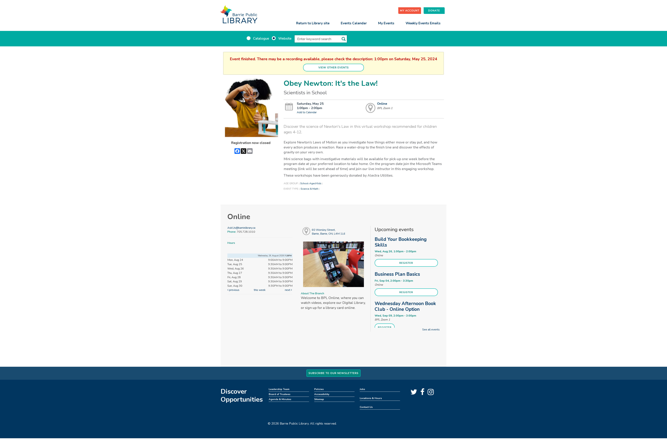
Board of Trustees (279, 394)
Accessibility (321, 394)
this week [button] (260, 290)
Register (406, 263)
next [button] (288, 290)
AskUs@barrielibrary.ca (241, 228)
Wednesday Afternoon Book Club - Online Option (405, 306)
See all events (431, 329)
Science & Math (309, 188)
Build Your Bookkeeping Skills (401, 242)
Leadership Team (279, 389)
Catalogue (261, 38)
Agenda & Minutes (280, 399)
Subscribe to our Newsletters (333, 373)
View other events (333, 67)
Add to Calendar (307, 112)
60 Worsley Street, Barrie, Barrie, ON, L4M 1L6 (328, 232)
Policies (319, 389)
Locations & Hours (371, 398)
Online (382, 103)
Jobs (362, 389)
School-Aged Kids (310, 183)
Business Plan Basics (397, 274)
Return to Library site (313, 23)
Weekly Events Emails (423, 23)
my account (409, 10)
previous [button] (233, 290)
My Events (386, 23)
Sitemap (319, 399)
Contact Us (366, 407)
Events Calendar (354, 23)
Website (284, 38)
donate (434, 10)
